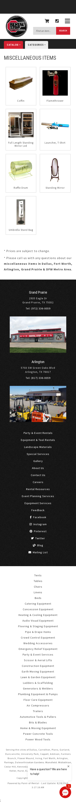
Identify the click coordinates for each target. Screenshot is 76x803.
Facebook (39, 517)
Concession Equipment (38, 609)
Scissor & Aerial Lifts (38, 660)
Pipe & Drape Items (38, 632)
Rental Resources (38, 489)
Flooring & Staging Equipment (38, 626)
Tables (38, 581)
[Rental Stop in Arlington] (38, 421)
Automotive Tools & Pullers (38, 717)
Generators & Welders (38, 688)
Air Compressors (38, 705)
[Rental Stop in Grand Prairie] (38, 352)
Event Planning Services (38, 496)
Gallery (38, 461)
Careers (38, 482)
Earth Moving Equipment (38, 671)
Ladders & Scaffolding (38, 683)
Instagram (40, 524)
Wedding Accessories (38, 643)
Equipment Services (38, 503)
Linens (38, 592)
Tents (38, 575)
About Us (38, 468)
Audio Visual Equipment (38, 620)
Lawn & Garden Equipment (38, 677)
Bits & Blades (38, 722)
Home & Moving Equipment (38, 728)
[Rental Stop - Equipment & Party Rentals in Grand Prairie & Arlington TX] (16, 36)
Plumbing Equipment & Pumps (38, 694)
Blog (39, 545)
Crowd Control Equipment (38, 637)
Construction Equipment (38, 666)
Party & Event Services (38, 654)
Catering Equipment (38, 603)
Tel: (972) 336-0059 (38, 308)
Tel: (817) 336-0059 (38, 378)
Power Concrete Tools (38, 733)
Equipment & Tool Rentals (38, 440)
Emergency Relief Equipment (38, 649)
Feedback (38, 510)
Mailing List (40, 552)
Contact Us (38, 475)
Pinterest (40, 531)
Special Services (38, 454)
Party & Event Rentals (38, 433)
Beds (38, 598)
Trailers (38, 711)
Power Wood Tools (38, 739)
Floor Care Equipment (38, 700)
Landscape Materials (38, 447)
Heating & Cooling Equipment (38, 615)
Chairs (38, 586)
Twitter (39, 538)
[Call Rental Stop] (57, 21)
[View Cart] (47, 21)
